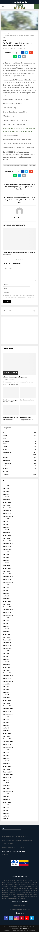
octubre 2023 (7, 579)
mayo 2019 (6, 725)
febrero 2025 (7, 535)
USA (4, 40)
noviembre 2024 (8, 543)
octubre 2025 (7, 513)
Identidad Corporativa (29, 930)
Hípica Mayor (7, 452)
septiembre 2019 (8, 714)
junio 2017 (6, 783)
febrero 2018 (7, 766)
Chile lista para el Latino (27, 400)
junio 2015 (6, 810)
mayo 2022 (6, 626)
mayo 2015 (6, 813)
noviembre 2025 (8, 510)
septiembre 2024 (8, 549)
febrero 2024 (7, 568)
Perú (6, 466)
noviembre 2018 (8, 742)
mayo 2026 (6, 494)
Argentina (8, 463)
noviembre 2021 (8, 642)
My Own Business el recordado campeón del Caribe (26, 419)
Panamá (5, 457)
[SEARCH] (34, 311)
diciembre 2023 (7, 574)
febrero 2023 (7, 601)
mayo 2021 (6, 659)
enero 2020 (6, 703)
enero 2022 (6, 637)
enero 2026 (6, 505)
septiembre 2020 (8, 681)
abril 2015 (6, 816)
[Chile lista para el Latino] (28, 392)
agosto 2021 (6, 651)
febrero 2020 (7, 700)
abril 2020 (6, 695)
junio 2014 (6, 818)
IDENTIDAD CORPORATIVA (19, 901)
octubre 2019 (7, 711)
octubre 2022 (7, 612)
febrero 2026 (7, 502)
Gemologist (24, 165)
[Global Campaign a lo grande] (19, 364)
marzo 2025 (6, 532)
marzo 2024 (6, 565)
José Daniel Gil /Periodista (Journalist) (13, 851)
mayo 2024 (6, 560)
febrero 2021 (7, 667)
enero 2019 (6, 736)
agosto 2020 (6, 684)
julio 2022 (6, 620)
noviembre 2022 (8, 609)
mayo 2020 (6, 692)
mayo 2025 (6, 527)
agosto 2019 (6, 717)
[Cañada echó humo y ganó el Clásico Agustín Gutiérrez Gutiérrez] (11, 392)
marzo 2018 (6, 763)
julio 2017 (6, 780)
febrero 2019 (7, 733)
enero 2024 (6, 571)
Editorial (5, 444)
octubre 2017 (7, 777)
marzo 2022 (6, 631)
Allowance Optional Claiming (11, 165)
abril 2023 (6, 596)
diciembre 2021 (7, 640)
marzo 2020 (6, 698)
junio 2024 (6, 557)
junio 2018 (6, 755)
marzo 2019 (6, 730)
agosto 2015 (6, 805)
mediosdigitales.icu (24, 928)
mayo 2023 (6, 593)
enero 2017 (6, 788)
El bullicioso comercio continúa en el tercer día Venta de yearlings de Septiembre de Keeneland (19, 186)
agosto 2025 (6, 519)
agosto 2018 (6, 750)
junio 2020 (6, 689)
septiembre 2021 (8, 648)
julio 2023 (6, 587)
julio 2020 (6, 686)
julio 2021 (6, 654)
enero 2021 (6, 670)
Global (5, 449)
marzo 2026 (6, 499)
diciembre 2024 (7, 541)
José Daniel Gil (9, 48)
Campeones (6, 433)
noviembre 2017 (8, 774)
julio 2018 (6, 752)
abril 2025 (6, 530)
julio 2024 (6, 554)
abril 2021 (6, 662)
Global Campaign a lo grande (15, 377)
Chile (4, 438)
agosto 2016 (6, 794)
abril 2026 (6, 497)
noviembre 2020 (8, 675)
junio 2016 (6, 796)
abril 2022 (6, 629)
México (5, 455)
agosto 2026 (6, 486)
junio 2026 (6, 491)
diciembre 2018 (7, 739)
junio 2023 (6, 590)
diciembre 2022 (7, 607)
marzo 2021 (6, 664)
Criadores (6, 441)
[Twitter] (11, 918)
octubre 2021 (7, 645)
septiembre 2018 (8, 747)
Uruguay (5, 468)
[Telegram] (32, 918)
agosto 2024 (6, 552)
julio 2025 (6, 521)
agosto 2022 (6, 618)
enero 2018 (6, 769)
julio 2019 (6, 719)
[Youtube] (27, 918)
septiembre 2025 (8, 516)
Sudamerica (6, 460)
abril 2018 (6, 761)
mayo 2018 (6, 758)
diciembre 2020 (7, 673)
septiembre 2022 (8, 615)
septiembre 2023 (8, 582)
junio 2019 (6, 722)
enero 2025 (6, 538)
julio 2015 (6, 807)
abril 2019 (6, 728)
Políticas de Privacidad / (10, 930)
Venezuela (6, 474)
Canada (5, 435)
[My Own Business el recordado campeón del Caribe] (28, 410)
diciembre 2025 (7, 508)
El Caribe (5, 446)
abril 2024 (6, 563)
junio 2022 (6, 623)
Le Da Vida (32, 165)
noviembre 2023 (8, 576)
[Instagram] (16, 918)
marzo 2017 (6, 786)
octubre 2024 (7, 546)
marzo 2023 (6, 598)
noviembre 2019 (8, 708)
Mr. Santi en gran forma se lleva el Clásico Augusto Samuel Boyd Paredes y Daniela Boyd (19, 200)
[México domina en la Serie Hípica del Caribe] (11, 410)
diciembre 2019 (7, 706)
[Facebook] (6, 918)
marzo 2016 (6, 799)
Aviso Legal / (20, 930)
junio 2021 (6, 656)
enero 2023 (6, 604)
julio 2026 (6, 488)
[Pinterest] (22, 918)
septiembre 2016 (8, 791)
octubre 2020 (7, 678)
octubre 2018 (7, 744)
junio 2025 (6, 524)
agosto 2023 (6, 585)
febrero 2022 (7, 634)
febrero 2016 (7, 802)
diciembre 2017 (7, 772)
